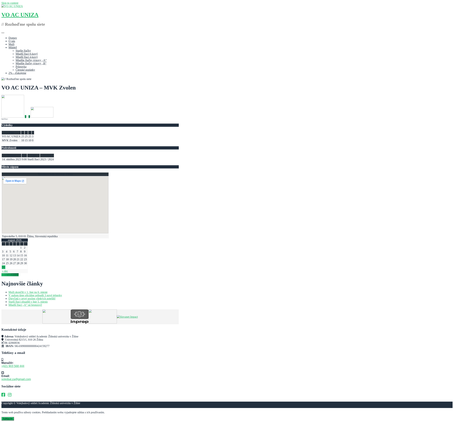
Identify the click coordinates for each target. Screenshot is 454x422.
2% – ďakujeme (17, 72)
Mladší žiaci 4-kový (27, 57)
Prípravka (21, 66)
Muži (11, 44)
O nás (12, 41)
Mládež (13, 47)
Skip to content (9, 2)
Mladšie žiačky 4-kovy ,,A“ (31, 60)
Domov (13, 37)
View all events (10, 274)
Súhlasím (8, 418)
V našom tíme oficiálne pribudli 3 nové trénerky (35, 295)
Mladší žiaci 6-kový (27, 53)
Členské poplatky (25, 69)
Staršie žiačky (23, 50)
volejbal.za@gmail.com (16, 379)
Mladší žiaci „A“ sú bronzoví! (25, 304)
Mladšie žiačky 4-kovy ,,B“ (31, 63)
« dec (5, 271)
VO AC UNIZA (19, 15)
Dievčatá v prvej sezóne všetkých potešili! (32, 298)
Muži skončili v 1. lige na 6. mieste (28, 292)
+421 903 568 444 (12, 366)
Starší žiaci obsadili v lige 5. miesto (28, 301)
